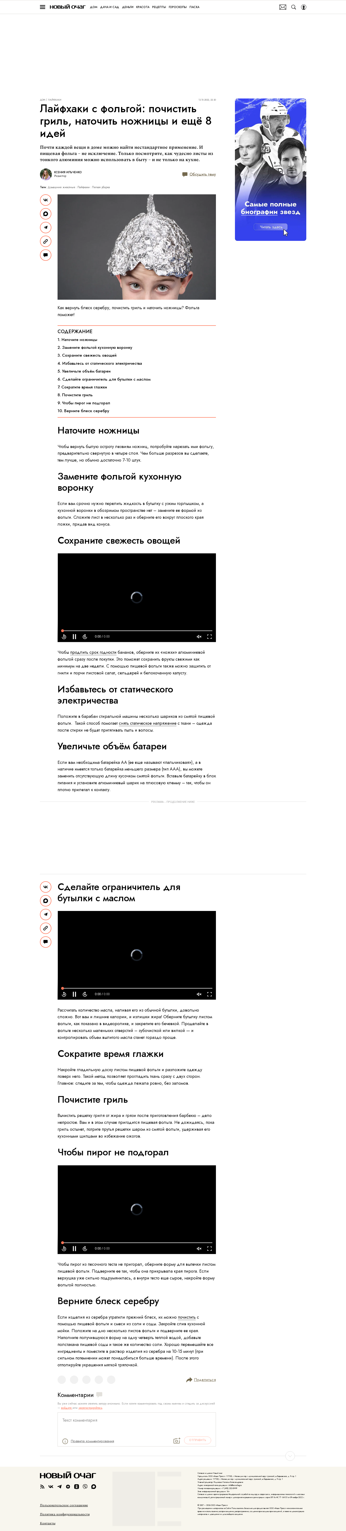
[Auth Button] (303, 7)
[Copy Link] (45, 241)
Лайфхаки (54, 99)
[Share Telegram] (45, 227)
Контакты (47, 1523)
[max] (93, 1486)
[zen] (68, 1486)
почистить (187, 1317)
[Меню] (42, 7)
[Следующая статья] (173, 1456)
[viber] (85, 1486)
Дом (42, 99)
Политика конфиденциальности (65, 1514)
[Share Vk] (45, 200)
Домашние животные (61, 187)
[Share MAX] (45, 213)
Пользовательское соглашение (64, 1505)
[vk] (51, 1486)
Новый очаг (68, 7)
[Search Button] (293, 7)
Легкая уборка (101, 187)
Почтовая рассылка (282, 7)
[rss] (42, 1486)
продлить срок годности (93, 652)
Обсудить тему (203, 174)
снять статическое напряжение (147, 723)
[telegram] (59, 1486)
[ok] (76, 1486)
